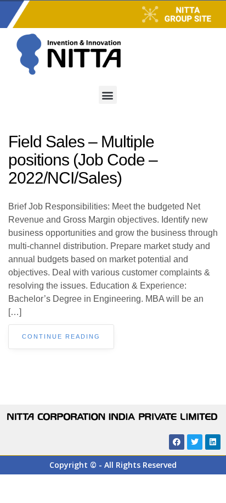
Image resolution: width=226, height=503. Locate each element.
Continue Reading (61, 336)
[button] (108, 95)
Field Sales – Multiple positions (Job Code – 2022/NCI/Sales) (82, 159)
